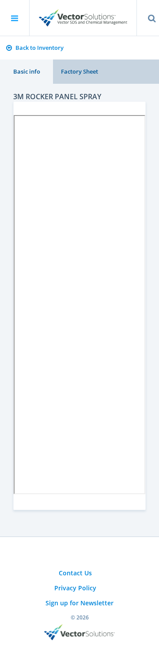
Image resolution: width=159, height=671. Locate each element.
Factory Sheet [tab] (79, 71)
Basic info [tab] (26, 71)
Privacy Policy (75, 588)
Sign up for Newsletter (79, 603)
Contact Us (75, 573)
